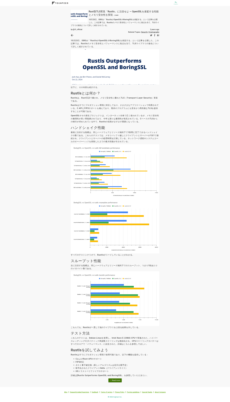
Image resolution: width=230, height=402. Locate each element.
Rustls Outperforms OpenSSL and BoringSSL (100, 375)
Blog (65, 392)
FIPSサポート (90, 108)
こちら (127, 344)
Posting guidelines (133, 392)
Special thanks (147, 392)
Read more (115, 380)
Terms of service (106, 392)
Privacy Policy (119, 392)
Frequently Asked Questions (79, 392)
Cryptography (153, 32)
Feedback (95, 392)
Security (144, 32)
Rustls (74, 98)
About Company (160, 392)
